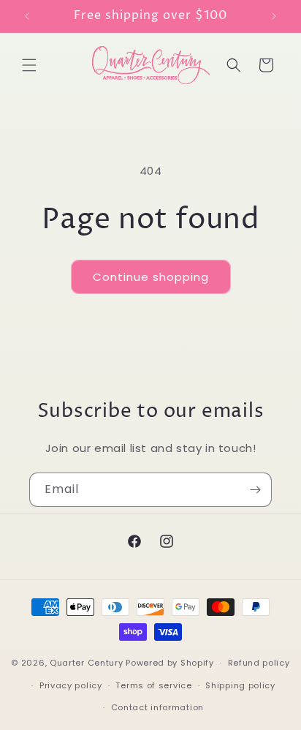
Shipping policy (240, 685)
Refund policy (259, 663)
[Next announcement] (274, 16)
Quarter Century (86, 663)
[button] (29, 65)
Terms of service (153, 685)
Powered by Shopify (170, 663)
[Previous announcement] (27, 16)
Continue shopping (151, 277)
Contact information (157, 707)
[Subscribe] (255, 490)
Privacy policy (70, 685)
